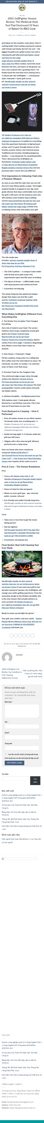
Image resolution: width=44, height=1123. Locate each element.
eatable (24, 61)
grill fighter (6, 43)
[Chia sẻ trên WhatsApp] (11, 635)
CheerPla (22, 340)
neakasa (29, 204)
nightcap (8, 138)
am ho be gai (24, 382)
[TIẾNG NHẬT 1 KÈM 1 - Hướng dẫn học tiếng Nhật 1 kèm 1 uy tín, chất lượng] (22, 7)
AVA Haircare (27, 138)
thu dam (32, 530)
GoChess (18, 266)
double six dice (22, 82)
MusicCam (9, 306)
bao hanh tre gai (31, 455)
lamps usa (33, 506)
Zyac (29, 622)
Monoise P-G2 (29, 266)
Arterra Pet (28, 168)
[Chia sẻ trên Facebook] (16, 635)
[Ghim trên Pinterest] (28, 635)
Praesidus (16, 162)
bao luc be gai (17, 482)
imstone (19, 168)
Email (7, 733)
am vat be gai (18, 337)
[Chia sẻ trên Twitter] (20, 635)
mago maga (21, 207)
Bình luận (9, 702)
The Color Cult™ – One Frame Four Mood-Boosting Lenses (22, 458)
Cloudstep (18, 306)
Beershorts (10, 309)
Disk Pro (10, 64)
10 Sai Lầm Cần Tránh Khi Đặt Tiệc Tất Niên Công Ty (20, 1054)
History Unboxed (16, 608)
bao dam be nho (29, 201)
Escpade (11, 530)
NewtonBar (31, 533)
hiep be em (25, 85)
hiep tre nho (10, 58)
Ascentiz (8, 337)
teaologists (16, 138)
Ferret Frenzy (18, 455)
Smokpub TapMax (24, 300)
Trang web (8, 743)
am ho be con (29, 424)
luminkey (12, 168)
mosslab (16, 61)
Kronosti (9, 455)
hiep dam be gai (10, 506)
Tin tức (22, 15)
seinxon (10, 61)
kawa (10, 201)
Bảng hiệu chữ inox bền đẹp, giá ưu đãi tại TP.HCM (19, 1061)
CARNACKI (18, 624)
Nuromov (19, 530)
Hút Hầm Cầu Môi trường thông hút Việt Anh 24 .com (22, 1076)
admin (33, 35)
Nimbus (30, 340)
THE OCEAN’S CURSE (23, 536)
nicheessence (15, 85)
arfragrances (15, 141)
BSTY (26, 530)
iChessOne (9, 266)
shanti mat (12, 207)
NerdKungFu (10, 82)
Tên (6, 722)
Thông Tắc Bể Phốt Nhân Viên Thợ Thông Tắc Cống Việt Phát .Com (20, 1069)
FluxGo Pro (13, 340)
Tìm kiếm (5, 774)
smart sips (9, 204)
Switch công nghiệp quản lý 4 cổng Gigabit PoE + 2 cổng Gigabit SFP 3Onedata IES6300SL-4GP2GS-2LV (22, 798)
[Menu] (3, 7)
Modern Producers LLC (14, 135)
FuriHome (13, 300)
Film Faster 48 (20, 204)
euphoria (7, 627)
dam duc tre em (15, 584)
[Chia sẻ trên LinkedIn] (32, 635)
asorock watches (35, 503)
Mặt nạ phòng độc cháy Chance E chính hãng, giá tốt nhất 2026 (32, 673)
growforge (17, 201)
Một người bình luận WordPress (15, 839)
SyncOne (8, 624)
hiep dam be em (10, 165)
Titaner (14, 334)
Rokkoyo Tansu (20, 622)
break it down (11, 87)
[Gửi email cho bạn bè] (24, 635)
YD (3, 135)
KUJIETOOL (28, 306)
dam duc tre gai (29, 605)
